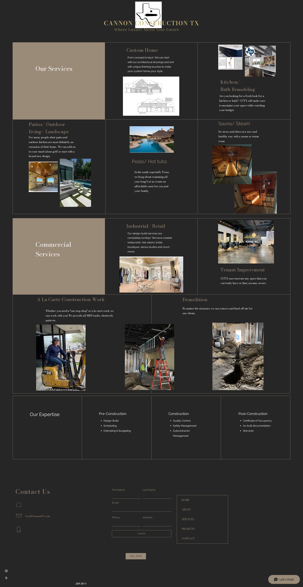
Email (115, 503)
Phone (115, 517)
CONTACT (188, 538)
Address (147, 517)
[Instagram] (6, 570)
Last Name (149, 490)
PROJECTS (188, 529)
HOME (185, 500)
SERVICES (188, 519)
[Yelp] (6, 577)
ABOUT (186, 510)
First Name (118, 490)
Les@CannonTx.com (37, 516)
